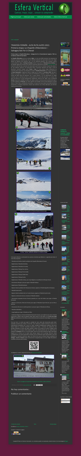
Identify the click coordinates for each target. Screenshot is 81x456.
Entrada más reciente (15, 424)
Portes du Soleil (51, 64)
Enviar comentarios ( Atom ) (22, 426)
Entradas (64, 399)
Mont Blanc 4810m (68, 377)
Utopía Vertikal (65, 354)
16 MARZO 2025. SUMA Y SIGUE (68, 337)
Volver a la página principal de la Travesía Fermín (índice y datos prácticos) (34, 381)
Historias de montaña (64, 310)
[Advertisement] (40, 28)
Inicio (35, 424)
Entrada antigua (53, 424)
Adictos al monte (65, 374)
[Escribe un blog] (37, 385)
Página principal (16, 17)
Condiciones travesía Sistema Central (65, 332)
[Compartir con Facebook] (40, 385)
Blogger (66, 441)
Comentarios (65, 402)
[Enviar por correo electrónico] (36, 385)
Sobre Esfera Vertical (60, 17)
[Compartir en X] (39, 385)
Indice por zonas (29, 17)
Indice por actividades (44, 17)
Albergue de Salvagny (37, 352)
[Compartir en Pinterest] (42, 385)
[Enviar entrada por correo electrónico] (34, 385)
